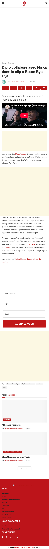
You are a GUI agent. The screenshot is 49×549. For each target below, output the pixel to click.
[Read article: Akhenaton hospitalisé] (24, 411)
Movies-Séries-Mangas (12, 452)
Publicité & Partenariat (11, 529)
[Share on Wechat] (29, 88)
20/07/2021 (27, 460)
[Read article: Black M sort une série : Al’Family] (24, 443)
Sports (4, 502)
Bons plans (6, 518)
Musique (11, 63)
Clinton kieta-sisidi (17, 82)
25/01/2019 (32, 82)
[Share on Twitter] (13, 88)
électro (31, 384)
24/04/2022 (27, 428)
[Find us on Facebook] (2, 537)
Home (4, 63)
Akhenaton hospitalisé (11, 425)
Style (4, 496)
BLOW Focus (7, 515)
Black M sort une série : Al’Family (16, 457)
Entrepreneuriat (8, 512)
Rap (4, 387)
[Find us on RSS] (17, 537)
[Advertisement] (24, 33)
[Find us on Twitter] (10, 537)
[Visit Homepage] (24, 3)
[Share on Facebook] (5, 88)
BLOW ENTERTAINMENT (24, 548)
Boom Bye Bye (13, 384)
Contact (5, 526)
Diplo (24, 384)
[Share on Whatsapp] (21, 88)
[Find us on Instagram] (6, 537)
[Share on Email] (36, 88)
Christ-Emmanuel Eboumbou (14, 428)
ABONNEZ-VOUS (24, 324)
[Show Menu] (3, 3)
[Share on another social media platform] (43, 88)
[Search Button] (46, 3)
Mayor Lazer (20, 154)
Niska (39, 384)
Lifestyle (5, 505)
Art (3, 508)
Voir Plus (24, 468)
